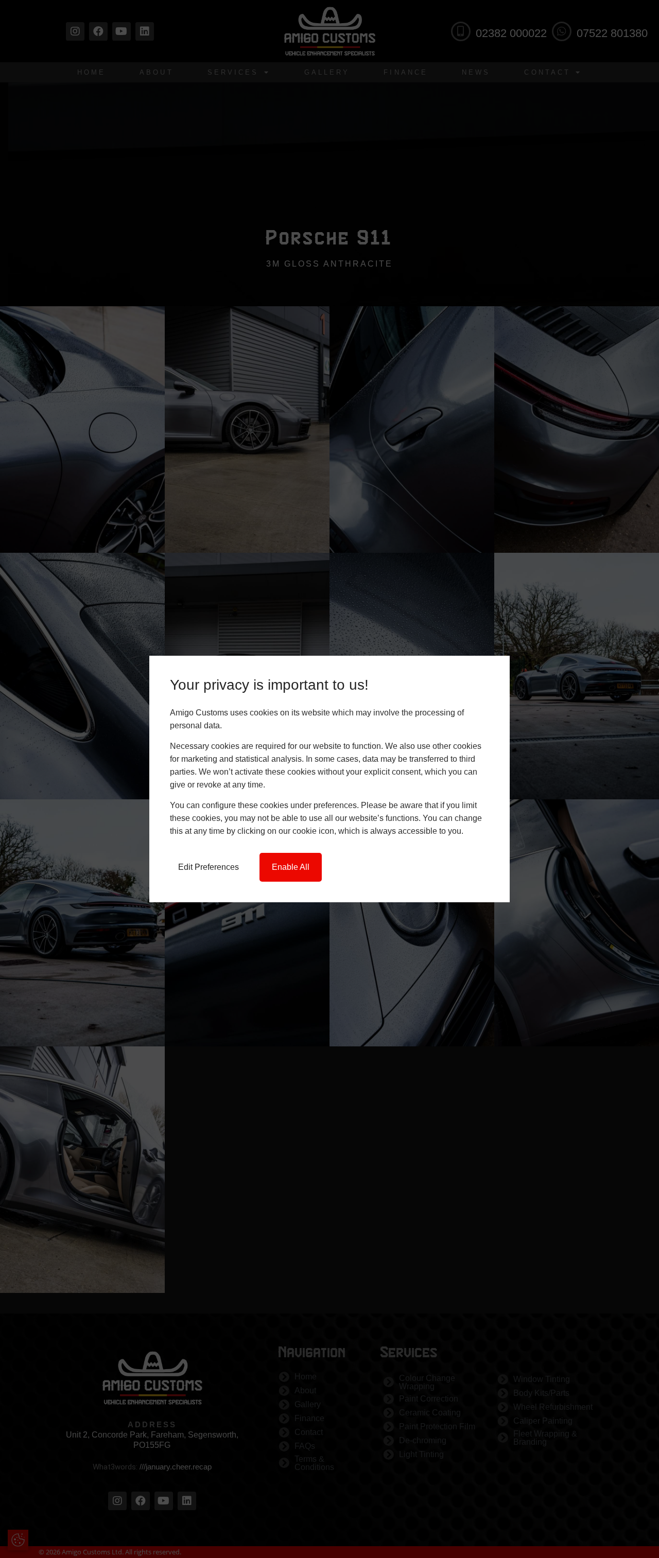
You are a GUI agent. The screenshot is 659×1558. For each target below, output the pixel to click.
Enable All (290, 867)
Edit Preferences (208, 867)
